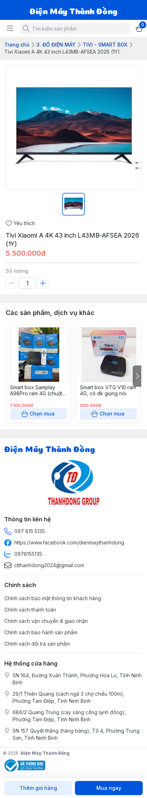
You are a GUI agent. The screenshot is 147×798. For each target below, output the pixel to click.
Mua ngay (108, 788)
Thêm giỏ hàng (38, 788)
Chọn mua (42, 414)
